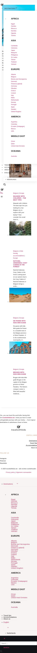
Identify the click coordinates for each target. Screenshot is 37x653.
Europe (15, 258)
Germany (14, 86)
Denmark (14, 81)
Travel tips (9, 165)
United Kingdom (16, 111)
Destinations (33, 441)
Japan (13, 50)
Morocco (14, 28)
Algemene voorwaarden (23, 472)
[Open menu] (2, 197)
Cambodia (14, 46)
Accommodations (11, 167)
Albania (13, 74)
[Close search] (4, 638)
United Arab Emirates (18, 146)
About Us (34, 448)
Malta (13, 97)
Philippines (14, 55)
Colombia (14, 124)
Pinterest (3, 461)
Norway (13, 102)
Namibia (13, 31)
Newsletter (3, 463)
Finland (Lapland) (16, 84)
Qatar (13, 143)
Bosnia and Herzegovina (19, 79)
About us (8, 169)
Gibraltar (14, 88)
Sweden (13, 109)
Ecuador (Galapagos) (18, 126)
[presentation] (20, 235)
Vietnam (13, 64)
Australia (14, 156)
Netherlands (15, 100)
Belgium (13, 77)
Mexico (13, 129)
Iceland (13, 93)
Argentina (14, 122)
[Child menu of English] (6, 176)
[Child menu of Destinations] (21, 9)
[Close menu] (0, 479)
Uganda (13, 33)
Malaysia (14, 52)
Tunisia (13, 35)
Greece (13, 90)
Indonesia (14, 48)
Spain (13, 107)
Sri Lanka (14, 57)
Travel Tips (33, 443)
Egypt (13, 24)
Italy (12, 95)
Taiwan (13, 59)
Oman (13, 141)
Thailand (13, 62)
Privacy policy (10, 472)
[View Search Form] (4, 184)
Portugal (13, 104)
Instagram (3, 458)
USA (12, 131)
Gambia (13, 26)
